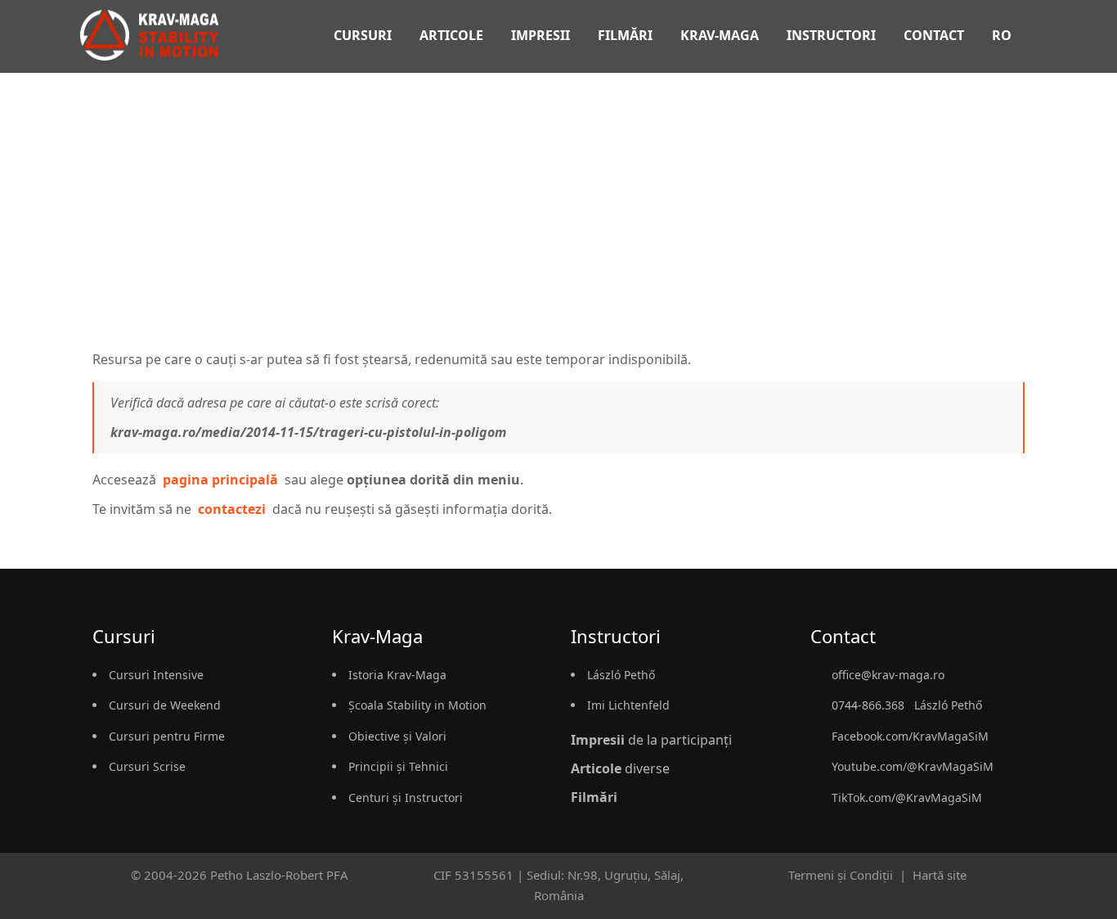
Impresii (540, 35)
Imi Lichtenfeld (628, 705)
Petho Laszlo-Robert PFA (279, 875)
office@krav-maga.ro (888, 674)
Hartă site (940, 875)
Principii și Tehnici (398, 766)
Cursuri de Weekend (165, 705)
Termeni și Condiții (840, 875)
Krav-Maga (719, 35)
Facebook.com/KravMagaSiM (910, 736)
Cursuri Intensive (156, 674)
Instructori (831, 35)
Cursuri (363, 35)
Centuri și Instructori (405, 797)
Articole (451, 35)
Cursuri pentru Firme (167, 736)
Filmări (625, 35)
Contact (934, 35)
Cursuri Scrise (147, 766)
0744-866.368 (868, 705)
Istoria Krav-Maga (397, 674)
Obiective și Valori (397, 736)
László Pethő (621, 674)
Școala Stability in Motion (417, 705)
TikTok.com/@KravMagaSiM (907, 797)
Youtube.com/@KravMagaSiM (913, 766)
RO (1003, 35)
